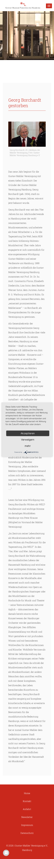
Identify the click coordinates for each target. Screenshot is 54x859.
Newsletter (27, 817)
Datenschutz (27, 833)
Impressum (27, 825)
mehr (28, 445)
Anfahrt (27, 809)
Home (27, 793)
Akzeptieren (28, 433)
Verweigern (27, 439)
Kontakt (27, 801)
